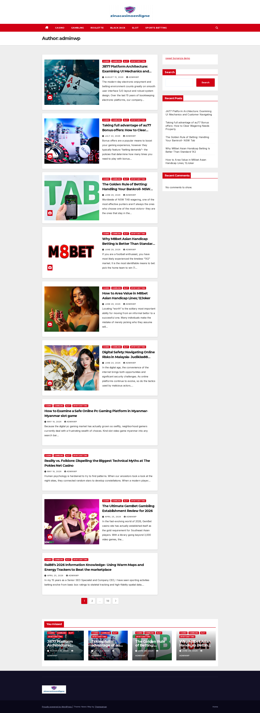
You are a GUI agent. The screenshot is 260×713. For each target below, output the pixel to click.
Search (170, 72)
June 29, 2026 (113, 195)
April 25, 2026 (113, 517)
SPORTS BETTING (156, 27)
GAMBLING (77, 27)
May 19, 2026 (54, 422)
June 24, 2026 (113, 363)
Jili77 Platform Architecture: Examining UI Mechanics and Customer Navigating (125, 71)
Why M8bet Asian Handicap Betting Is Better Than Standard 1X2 (128, 244)
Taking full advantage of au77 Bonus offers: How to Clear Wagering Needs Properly (126, 130)
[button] (217, 27)
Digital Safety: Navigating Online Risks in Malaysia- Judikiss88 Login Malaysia (128, 357)
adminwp (134, 77)
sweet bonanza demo (178, 58)
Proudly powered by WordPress (57, 706)
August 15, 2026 (114, 77)
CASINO (60, 27)
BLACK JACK (117, 27)
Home (215, 706)
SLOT (135, 27)
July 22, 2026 (113, 136)
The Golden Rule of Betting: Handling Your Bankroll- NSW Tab (126, 189)
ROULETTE (97, 27)
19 (107, 600)
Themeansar (101, 706)
